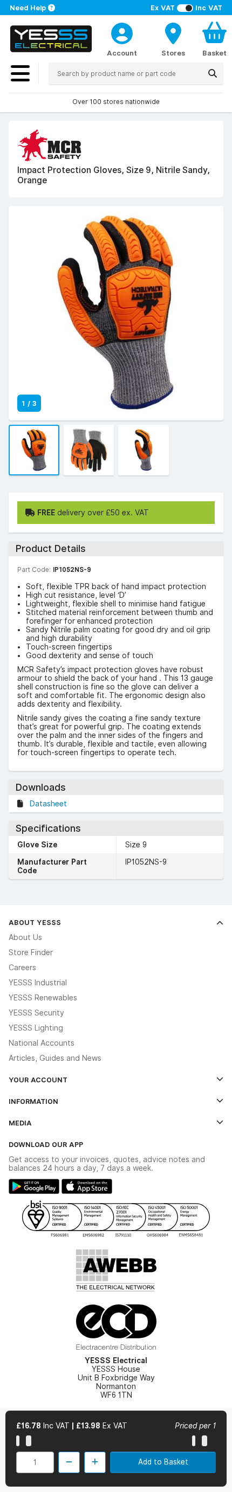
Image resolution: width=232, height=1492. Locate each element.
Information (33, 1101)
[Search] (212, 73)
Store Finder (31, 952)
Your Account (38, 1079)
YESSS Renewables (43, 997)
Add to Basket (163, 1462)
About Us (25, 937)
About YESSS (35, 922)
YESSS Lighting (36, 1028)
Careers (22, 967)
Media (20, 1122)
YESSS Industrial (38, 982)
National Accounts (41, 1043)
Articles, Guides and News (55, 1058)
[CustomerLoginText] (122, 31)
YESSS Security (36, 1013)
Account (122, 53)
